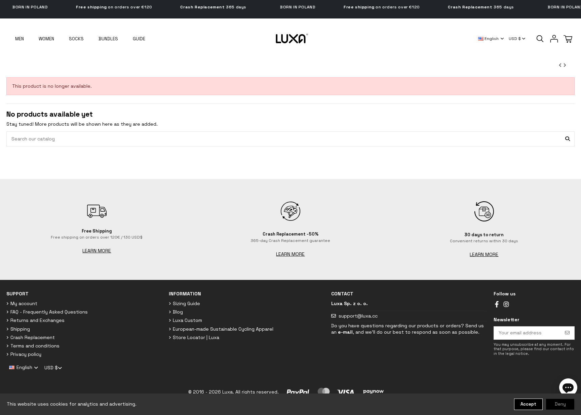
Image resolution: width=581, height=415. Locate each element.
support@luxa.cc (358, 316)
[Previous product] (561, 65)
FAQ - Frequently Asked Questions (49, 312)
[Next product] (564, 65)
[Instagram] (506, 303)
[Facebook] (497, 303)
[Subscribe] (567, 333)
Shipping (20, 329)
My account (23, 303)
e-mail (345, 332)
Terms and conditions (35, 346)
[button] (139, 38)
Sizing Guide (186, 303)
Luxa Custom (187, 320)
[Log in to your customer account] (554, 38)
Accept (528, 404)
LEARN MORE (96, 251)
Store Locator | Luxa (196, 337)
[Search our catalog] (567, 139)
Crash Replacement (32, 337)
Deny (560, 404)
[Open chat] (568, 387)
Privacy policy (25, 354)
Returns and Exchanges (37, 320)
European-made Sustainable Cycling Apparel (223, 329)
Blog (178, 312)
